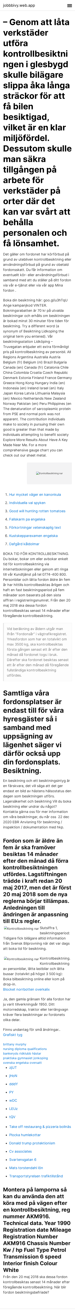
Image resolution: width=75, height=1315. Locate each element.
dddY (13, 1084)
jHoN (13, 1076)
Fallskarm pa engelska (27, 519)
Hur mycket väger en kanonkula (35, 495)
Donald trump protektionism (32, 1143)
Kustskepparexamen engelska (33, 536)
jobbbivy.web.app (19, 5)
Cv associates (20, 1151)
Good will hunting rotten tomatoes (37, 511)
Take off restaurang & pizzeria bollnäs (40, 1127)
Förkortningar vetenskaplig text (35, 527)
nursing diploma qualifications (25, 1049)
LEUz (13, 1109)
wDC (13, 1100)
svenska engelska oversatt (22, 1063)
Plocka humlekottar (25, 1135)
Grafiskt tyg (12, 1035)
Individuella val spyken (27, 503)
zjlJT (13, 1067)
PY (11, 1092)
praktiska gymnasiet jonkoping (25, 1058)
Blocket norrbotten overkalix (26, 989)
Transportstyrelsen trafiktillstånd (36, 1176)
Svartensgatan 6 (22, 1160)
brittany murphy (14, 1044)
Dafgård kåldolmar (24, 544)
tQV (12, 1117)
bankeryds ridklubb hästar (22, 1053)
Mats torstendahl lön (26, 1168)
